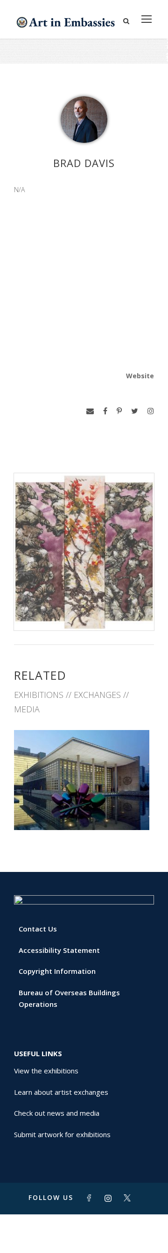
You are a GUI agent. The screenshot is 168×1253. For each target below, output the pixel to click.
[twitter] (134, 411)
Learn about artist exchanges (61, 1092)
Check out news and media (56, 1113)
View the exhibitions (46, 1070)
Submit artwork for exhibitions (62, 1134)
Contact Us (38, 928)
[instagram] (150, 411)
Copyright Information (57, 971)
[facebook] (105, 411)
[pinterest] (119, 411)
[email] (90, 411)
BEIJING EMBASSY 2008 (84, 810)
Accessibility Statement (59, 950)
